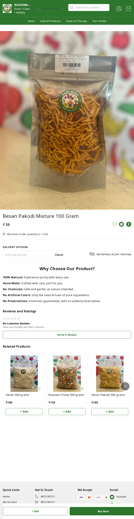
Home (31, 21)
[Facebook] (128, 224)
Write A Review (67, 334)
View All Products (50, 21)
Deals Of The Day (76, 21)
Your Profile (99, 21)
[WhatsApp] (121, 224)
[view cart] (128, 8)
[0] (128, 8)
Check (59, 255)
